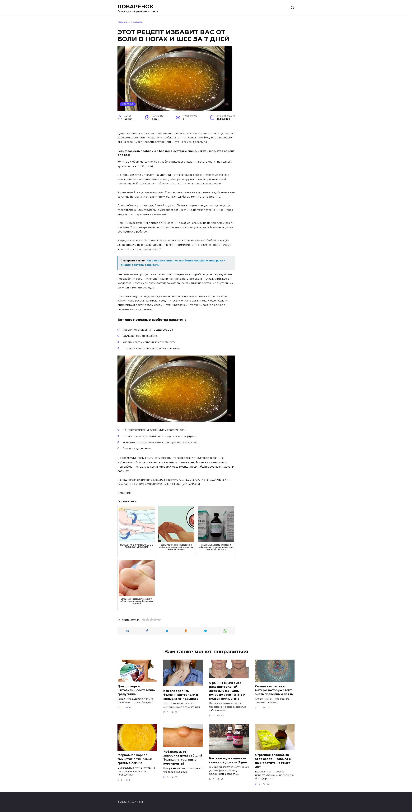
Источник (124, 492)
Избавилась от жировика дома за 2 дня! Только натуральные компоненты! (182, 757)
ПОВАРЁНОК (135, 6)
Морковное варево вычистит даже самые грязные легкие (135, 759)
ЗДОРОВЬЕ (127, 104)
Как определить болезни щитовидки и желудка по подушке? (180, 694)
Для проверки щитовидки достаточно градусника (136, 690)
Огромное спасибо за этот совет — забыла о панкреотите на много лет (273, 760)
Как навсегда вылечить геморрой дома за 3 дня (228, 760)
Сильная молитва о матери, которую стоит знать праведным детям (274, 690)
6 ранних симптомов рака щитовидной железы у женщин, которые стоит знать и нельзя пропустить (227, 690)
